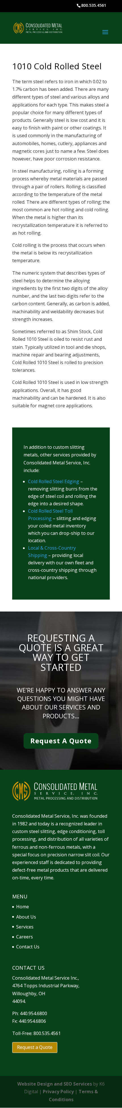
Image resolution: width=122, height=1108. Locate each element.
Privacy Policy (58, 1091)
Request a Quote (34, 1047)
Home (22, 906)
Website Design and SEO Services (54, 1084)
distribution (59, 839)
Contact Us (27, 947)
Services (24, 927)
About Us (26, 917)
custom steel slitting (33, 831)
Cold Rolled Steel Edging (54, 481)
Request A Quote (61, 740)
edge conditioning (76, 831)
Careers (24, 937)
